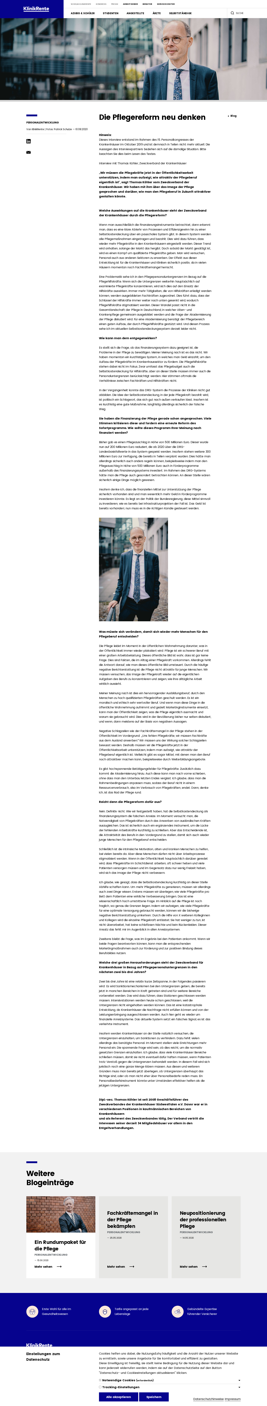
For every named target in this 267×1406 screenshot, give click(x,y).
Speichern (153, 1397)
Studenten (110, 13)
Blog (233, 116)
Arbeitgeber (130, 4)
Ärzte (157, 13)
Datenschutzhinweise (208, 1399)
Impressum (233, 1399)
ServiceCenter (166, 4)
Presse (114, 4)
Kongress (101, 4)
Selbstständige (180, 13)
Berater (147, 4)
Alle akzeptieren (118, 1397)
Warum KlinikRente (81, 4)
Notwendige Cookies (128, 1380)
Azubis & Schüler (82, 13)
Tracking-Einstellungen (120, 1387)
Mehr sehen (44, 1266)
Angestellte (135, 13)
